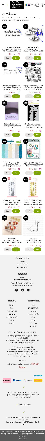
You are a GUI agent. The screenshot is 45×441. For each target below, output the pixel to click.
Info (7, 58)
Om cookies (33, 326)
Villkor (12, 320)
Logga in (11, 323)
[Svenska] (26, 5)
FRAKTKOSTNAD (12, 311)
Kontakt (11, 305)
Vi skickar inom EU (11, 317)
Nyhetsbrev (33, 323)
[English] (29, 5)
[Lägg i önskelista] (19, 54)
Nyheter (33, 320)
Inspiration (11, 314)
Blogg (12, 308)
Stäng (24, 439)
